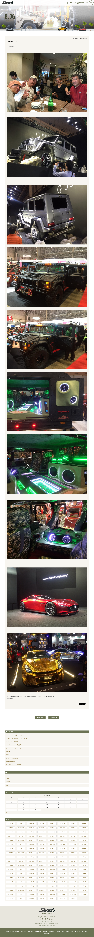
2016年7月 (21, 886)
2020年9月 (83, 857)
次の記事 (53, 717)
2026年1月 (83, 823)
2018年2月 (73, 873)
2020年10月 (73, 857)
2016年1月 (83, 886)
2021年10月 (31, 852)
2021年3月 (21, 857)
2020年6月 (31, 861)
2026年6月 (31, 823)
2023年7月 (62, 840)
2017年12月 (10, 877)
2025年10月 (31, 828)
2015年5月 (83, 890)
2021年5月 (83, 852)
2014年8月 (10, 898)
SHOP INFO (45, 931)
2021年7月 (62, 852)
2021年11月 (21, 852)
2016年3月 (62, 886)
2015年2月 (31, 894)
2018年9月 (83, 869)
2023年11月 (21, 840)
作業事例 (8, 782)
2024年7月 (21, 836)
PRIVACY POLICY (85, 931)
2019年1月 (41, 869)
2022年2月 (73, 848)
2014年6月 (31, 898)
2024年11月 (62, 832)
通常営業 (8, 751)
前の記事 (40, 717)
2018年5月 (41, 873)
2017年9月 (41, 877)
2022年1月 (83, 848)
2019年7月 (62, 865)
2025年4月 (10, 832)
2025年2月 (31, 832)
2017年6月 (73, 877)
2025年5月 (83, 828)
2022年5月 (41, 848)
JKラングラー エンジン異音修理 (13, 745)
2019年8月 (52, 865)
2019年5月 (83, 865)
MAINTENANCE (23, 931)
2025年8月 (52, 828)
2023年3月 (21, 844)
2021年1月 (41, 857)
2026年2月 (73, 823)
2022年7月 (21, 848)
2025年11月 (21, 828)
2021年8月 (52, 852)
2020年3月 (62, 861)
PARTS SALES (30, 931)
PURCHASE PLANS (15, 931)
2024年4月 (52, 836)
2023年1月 (41, 844)
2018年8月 (10, 873)
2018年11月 (62, 869)
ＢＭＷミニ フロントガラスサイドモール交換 (16, 738)
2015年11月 (21, 890)
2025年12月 (10, 828)
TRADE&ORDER (38, 931)
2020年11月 (62, 857)
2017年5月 (83, 877)
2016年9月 (83, 882)
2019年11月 (21, 865)
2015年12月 (10, 890)
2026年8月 (10, 823)
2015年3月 (21, 894)
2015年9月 (41, 890)
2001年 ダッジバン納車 (12, 758)
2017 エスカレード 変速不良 (13, 765)
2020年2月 (73, 861)
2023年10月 (31, 840)
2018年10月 (73, 869)
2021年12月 (10, 852)
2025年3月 (21, 832)
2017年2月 (31, 882)
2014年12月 (52, 894)
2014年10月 (73, 894)
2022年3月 (62, 848)
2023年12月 (10, 840)
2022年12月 (52, 844)
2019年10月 (31, 865)
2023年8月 (52, 840)
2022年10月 (73, 844)
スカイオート (7, 3)
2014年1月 (73, 898)
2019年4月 (10, 869)
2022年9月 (83, 844)
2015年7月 (62, 890)
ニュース (8, 775)
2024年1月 (83, 836)
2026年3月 (62, 823)
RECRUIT (67, 931)
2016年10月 (73, 882)
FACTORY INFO (51, 931)
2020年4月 (52, 861)
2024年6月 (31, 836)
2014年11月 (62, 894)
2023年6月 (73, 840)
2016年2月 (73, 886)
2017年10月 (31, 877)
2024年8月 (10, 836)
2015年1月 (41, 894)
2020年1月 (83, 861)
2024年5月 (41, 836)
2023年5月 (83, 840)
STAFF (63, 931)
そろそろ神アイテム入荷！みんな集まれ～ (15, 735)
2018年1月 (83, 873)
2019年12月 (10, 865)
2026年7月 (21, 823)
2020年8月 (10, 861)
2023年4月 (10, 844)
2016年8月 (10, 886)
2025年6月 (73, 828)
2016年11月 (62, 882)
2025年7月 (62, 828)
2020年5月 (41, 861)
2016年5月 (41, 886)
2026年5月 (41, 823)
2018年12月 (52, 869)
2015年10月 (31, 890)
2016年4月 (52, 886)
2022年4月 (52, 848)
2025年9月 (41, 828)
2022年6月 (31, 848)
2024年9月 (83, 832)
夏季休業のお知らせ (10, 761)
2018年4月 (52, 873)
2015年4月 (10, 894)
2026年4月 (52, 823)
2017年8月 (52, 877)
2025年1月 (41, 832)
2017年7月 (62, 877)
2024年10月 (73, 832)
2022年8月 (10, 848)
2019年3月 (21, 869)
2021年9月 (41, 852)
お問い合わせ (75, 3)
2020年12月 (52, 857)
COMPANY (58, 931)
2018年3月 (62, 873)
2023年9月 (41, 840)
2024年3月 (62, 836)
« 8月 (6, 812)
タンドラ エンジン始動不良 (12, 741)
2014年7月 (21, 898)
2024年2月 (73, 836)
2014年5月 (41, 898)
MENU (93, 1)
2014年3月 (52, 898)
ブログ (76, 38)
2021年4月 (10, 857)
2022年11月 (62, 844)
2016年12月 (52, 882)
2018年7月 (21, 873)
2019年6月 (73, 865)
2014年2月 (62, 898)
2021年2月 (31, 857)
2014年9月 (83, 894)
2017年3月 (21, 882)
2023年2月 (31, 844)
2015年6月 (73, 890)
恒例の (7, 755)
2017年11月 (21, 877)
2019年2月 (31, 869)
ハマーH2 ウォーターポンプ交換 (13, 748)
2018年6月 (31, 873)
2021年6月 (73, 852)
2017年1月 (41, 882)
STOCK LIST (8, 931)
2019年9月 (41, 865)
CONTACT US (77, 931)
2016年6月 (31, 886)
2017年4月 (10, 882)
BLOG (72, 931)
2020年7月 (21, 861)
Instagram (67, 3)
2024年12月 (52, 832)
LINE (71, 3)
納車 (7, 785)
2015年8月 (52, 890)
